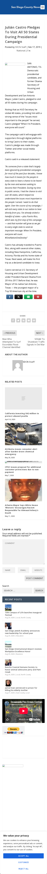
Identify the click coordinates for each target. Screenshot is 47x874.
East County (20, 693)
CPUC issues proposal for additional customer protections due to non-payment (23, 469)
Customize (23, 862)
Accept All (23, 856)
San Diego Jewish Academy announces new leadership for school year (22, 631)
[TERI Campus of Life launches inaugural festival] (8, 607)
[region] (23, 852)
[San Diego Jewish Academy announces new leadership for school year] (8, 626)
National (21, 50)
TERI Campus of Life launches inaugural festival (23, 613)
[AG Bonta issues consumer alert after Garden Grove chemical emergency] (23, 434)
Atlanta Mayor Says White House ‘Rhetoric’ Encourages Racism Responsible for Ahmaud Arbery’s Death (21, 509)
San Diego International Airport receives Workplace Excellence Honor (23, 650)
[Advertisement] (23, 748)
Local (18, 617)
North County (26, 617)
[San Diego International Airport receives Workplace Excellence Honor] (8, 644)
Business (19, 654)
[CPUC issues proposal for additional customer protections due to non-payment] (23, 462)
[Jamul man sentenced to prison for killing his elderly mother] (8, 683)
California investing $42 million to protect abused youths (22, 414)
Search (5, 586)
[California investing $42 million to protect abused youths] (23, 398)
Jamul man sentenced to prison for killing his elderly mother (21, 689)
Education (20, 636)
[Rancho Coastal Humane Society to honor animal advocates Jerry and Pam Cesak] (8, 662)
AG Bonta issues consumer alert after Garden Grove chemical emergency (21, 451)
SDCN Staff (20, 47)
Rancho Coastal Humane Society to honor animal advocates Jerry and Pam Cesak (23, 669)
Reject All (23, 868)
